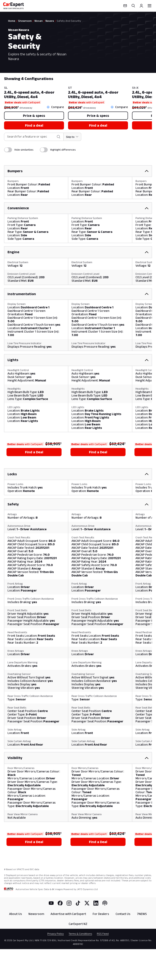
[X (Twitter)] (86, 903)
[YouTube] (51, 903)
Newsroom (36, 914)
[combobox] (31, 136)
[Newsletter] (125, 6)
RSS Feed (103, 933)
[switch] (8, 149)
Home (11, 20)
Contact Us (123, 914)
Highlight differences (63, 149)
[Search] (133, 6)
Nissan (39, 20)
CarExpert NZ (78, 924)
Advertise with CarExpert (68, 914)
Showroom (25, 20)
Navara (50, 20)
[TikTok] (78, 903)
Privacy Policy (55, 933)
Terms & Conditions (80, 933)
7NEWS (142, 914)
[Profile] (141, 6)
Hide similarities (23, 149)
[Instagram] (69, 903)
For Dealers (101, 914)
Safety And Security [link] (69, 20)
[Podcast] (104, 903)
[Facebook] (60, 903)
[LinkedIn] (95, 903)
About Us (15, 914)
